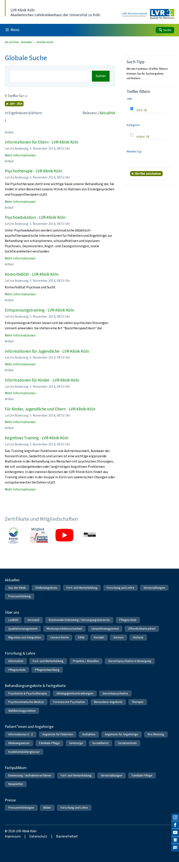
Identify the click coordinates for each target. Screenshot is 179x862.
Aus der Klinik (17, 588)
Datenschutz (38, 836)
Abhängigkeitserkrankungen (74, 693)
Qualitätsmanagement (22, 629)
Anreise (119, 637)
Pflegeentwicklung (47, 670)
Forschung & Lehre (20, 653)
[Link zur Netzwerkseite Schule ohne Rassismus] (90, 535)
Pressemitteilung (19, 596)
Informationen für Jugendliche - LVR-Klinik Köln (47, 351)
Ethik (81, 637)
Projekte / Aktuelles (86, 661)
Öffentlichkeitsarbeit (141, 629)
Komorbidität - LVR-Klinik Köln (32, 274)
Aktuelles (12, 580)
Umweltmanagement (105, 629)
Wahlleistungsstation (22, 711)
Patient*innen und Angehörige (29, 726)
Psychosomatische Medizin (26, 702)
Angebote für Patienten (57, 734)
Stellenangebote (46, 588)
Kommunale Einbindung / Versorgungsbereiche (79, 620)
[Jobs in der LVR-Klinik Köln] (175, 847)
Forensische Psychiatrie (69, 702)
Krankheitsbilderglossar (24, 752)
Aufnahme (88, 734)
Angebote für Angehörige (121, 734)
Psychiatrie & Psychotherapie (27, 693)
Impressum (13, 836)
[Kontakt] (175, 840)
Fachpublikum (16, 767)
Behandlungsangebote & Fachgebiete (35, 685)
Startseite (26, 42)
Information (15, 661)
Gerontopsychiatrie (115, 693)
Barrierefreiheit (67, 836)
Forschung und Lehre (120, 588)
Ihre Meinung (156, 734)
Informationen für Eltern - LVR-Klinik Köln (41, 142)
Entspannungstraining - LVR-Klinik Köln (39, 310)
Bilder (47, 808)
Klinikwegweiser (19, 743)
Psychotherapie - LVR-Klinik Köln (33, 171)
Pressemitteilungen (21, 808)
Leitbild (13, 620)
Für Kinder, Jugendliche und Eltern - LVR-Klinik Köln (50, 409)
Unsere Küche (59, 637)
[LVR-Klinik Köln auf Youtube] (175, 832)
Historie (138, 637)
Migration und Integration (24, 637)
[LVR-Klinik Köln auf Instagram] (175, 817)
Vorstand (33, 620)
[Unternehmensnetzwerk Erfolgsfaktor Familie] (39, 535)
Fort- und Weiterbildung (82, 588)
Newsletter (15, 784)
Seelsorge (76, 743)
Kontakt (99, 637)
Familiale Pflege (49, 743)
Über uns (12, 612)
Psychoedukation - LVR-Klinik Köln (35, 217)
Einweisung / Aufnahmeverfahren (29, 775)
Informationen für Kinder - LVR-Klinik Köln (42, 380)
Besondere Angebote (108, 702)
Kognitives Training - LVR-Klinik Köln (36, 438)
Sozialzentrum (127, 743)
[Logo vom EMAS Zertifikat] (14, 535)
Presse (10, 800)
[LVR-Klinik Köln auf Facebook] (175, 825)
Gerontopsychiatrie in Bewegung (129, 661)
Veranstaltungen (154, 588)
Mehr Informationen (20, 155)
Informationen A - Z (20, 734)
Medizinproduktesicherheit (64, 629)
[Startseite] (148, 14)
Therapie (137, 702)
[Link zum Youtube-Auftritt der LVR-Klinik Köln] (64, 535)
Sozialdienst (100, 743)
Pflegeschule (127, 620)
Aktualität (107, 113)
